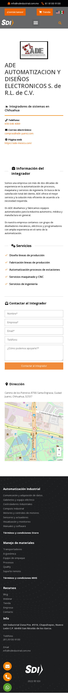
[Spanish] (62, 12)
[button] (35, 22)
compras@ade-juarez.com (19, 133)
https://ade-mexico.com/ (18, 143)
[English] (58, 12)
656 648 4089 (12, 123)
